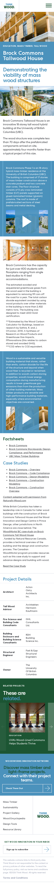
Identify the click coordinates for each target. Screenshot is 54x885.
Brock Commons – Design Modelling (29, 476)
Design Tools (10, 823)
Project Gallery (11, 812)
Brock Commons (18, 445)
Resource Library (12, 829)
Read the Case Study (14, 566)
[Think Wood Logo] (9, 6)
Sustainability (10, 807)
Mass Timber (10, 801)
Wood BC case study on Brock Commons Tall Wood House (23, 533)
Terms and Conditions (15, 877)
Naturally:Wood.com (14, 500)
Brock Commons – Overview (24, 469)
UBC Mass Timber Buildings (24, 456)
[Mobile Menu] (49, 6)
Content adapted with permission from (24, 497)
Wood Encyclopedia (14, 818)
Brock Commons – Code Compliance (29, 473)
